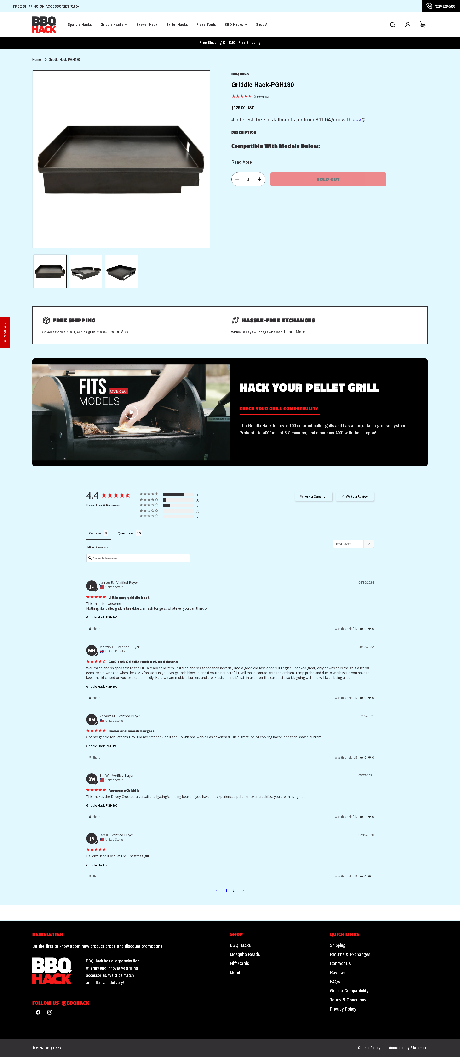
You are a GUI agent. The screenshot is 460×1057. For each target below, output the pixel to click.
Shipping (337, 945)
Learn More (119, 331)
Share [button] (96, 629)
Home (36, 59)
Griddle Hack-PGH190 (64, 59)
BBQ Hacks (240, 945)
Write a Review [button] (357, 496)
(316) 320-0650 (445, 6)
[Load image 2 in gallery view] (85, 271)
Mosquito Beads (245, 954)
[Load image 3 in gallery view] (121, 271)
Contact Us (340, 963)
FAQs (335, 981)
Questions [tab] (125, 533)
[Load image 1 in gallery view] (50, 271)
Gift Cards (239, 963)
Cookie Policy (369, 1047)
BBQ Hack (53, 1048)
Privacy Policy (343, 1008)
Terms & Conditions (348, 999)
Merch (235, 972)
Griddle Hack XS (97, 865)
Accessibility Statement (408, 1047)
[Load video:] (131, 412)
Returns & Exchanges (350, 954)
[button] (392, 24)
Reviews (338, 972)
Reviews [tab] (95, 533)
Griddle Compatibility (349, 990)
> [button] (243, 890)
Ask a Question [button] (316, 496)
